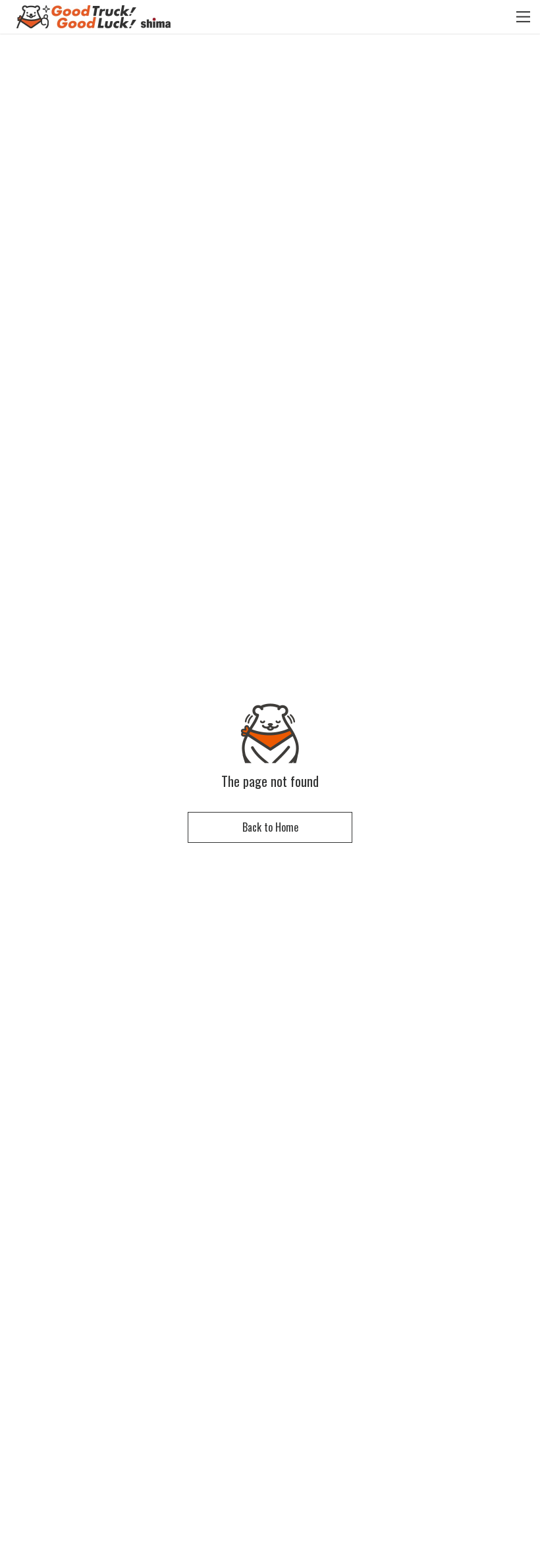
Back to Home (270, 827)
